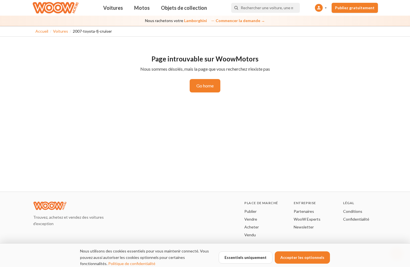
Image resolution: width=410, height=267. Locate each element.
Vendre (250, 219)
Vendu (250, 234)
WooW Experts (307, 219)
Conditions (352, 211)
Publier (250, 211)
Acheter (251, 227)
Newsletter (304, 227)
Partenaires (304, 211)
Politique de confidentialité (131, 263)
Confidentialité (356, 219)
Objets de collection (184, 8)
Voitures (113, 8)
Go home (205, 85)
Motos (142, 8)
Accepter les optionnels (302, 257)
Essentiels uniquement (246, 257)
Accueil (41, 31)
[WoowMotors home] (55, 8)
